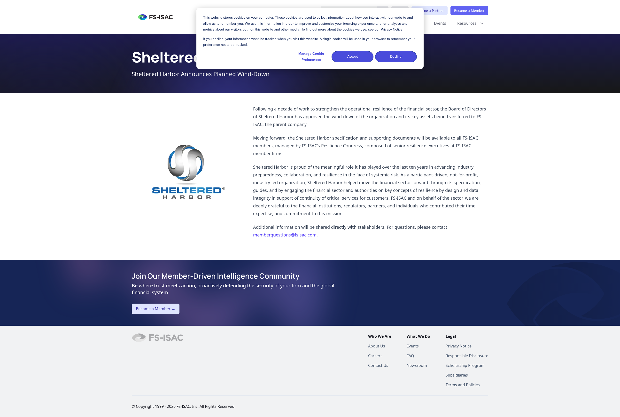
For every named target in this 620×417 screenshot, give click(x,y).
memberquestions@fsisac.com (285, 235)
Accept (352, 56)
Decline (396, 56)
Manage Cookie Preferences (311, 57)
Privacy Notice (392, 29)
